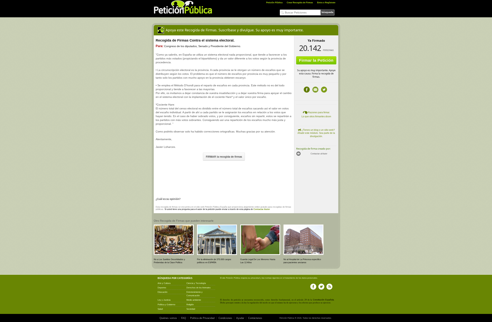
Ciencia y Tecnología (196, 283)
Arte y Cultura (164, 283)
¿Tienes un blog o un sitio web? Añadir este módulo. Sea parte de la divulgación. (316, 133)
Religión (190, 304)
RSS (329, 287)
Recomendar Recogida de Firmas (315, 90)
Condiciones (225, 318)
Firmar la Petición (316, 60)
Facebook (307, 90)
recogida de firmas (169, 207)
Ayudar (240, 318)
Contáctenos (255, 318)
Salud (160, 309)
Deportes (162, 287)
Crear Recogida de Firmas (300, 2)
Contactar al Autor (319, 153)
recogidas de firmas (282, 207)
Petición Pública (274, 2)
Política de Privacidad (202, 318)
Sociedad (190, 309)
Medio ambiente (193, 300)
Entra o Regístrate (326, 2)
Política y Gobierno (166, 304)
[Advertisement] (224, 178)
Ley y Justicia (164, 300)
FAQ (183, 318)
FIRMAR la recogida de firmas (224, 156)
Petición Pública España (216, 207)
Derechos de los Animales (198, 287)
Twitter (324, 90)
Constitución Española (323, 300)
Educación (162, 292)
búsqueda (327, 12)
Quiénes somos (168, 318)
